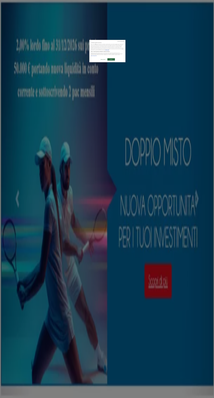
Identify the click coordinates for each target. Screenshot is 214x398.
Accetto (111, 59)
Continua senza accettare (121, 41)
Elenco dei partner (94, 55)
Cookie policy (107, 49)
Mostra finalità (103, 59)
